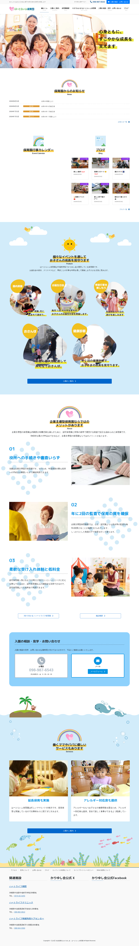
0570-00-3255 (19, 896)
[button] (124, 122)
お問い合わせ (36, 870)
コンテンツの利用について (61, 870)
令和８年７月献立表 (48, 111)
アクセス (14, 870)
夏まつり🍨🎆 (119, 172)
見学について (24, 870)
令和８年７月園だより (48, 116)
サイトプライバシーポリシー (83, 870)
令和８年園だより (47, 101)
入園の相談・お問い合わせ (119, 2)
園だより (31, 116)
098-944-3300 (19, 928)
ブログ (47, 870)
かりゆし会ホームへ (80, 1)
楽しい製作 (79, 172)
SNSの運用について (103, 870)
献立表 (31, 106)
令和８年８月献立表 (48, 106)
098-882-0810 (19, 912)
